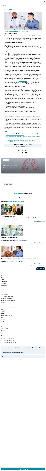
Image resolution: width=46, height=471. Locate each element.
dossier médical (38, 63)
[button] (8, 6)
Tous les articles (4, 273)
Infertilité (2, 292)
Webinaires (3, 330)
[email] (26, 153)
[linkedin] (23, 153)
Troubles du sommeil (5, 328)
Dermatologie (3, 283)
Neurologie (3, 304)
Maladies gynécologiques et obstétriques (8, 300)
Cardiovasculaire (4, 281)
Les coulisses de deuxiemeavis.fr (7, 296)
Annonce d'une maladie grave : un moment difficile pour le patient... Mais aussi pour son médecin (19, 258)
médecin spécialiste (22, 81)
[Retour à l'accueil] (3, 2)
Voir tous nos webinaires (8, 184)
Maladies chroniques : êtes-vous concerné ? (9, 237)
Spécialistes (3, 319)
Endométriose (3, 287)
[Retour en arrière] (2, 6)
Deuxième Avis (4, 285)
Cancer (2, 279)
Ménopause (3, 302)
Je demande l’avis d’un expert (23, 469)
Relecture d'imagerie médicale (6, 315)
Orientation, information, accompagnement (9, 307)
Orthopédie (3, 311)
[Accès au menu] (44, 2)
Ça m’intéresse (6, 170)
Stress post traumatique (5, 321)
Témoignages (3, 324)
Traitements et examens (5, 326)
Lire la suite (36, 221)
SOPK (2, 317)
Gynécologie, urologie (5, 290)
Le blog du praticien (4, 294)
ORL (2, 309)
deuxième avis (21, 83)
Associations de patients (5, 275)
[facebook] (20, 153)
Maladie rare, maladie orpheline (6, 298)
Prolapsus (3, 313)
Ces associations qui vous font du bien (8, 216)
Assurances (3, 277)
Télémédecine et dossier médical (7, 322)
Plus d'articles (39, 268)
